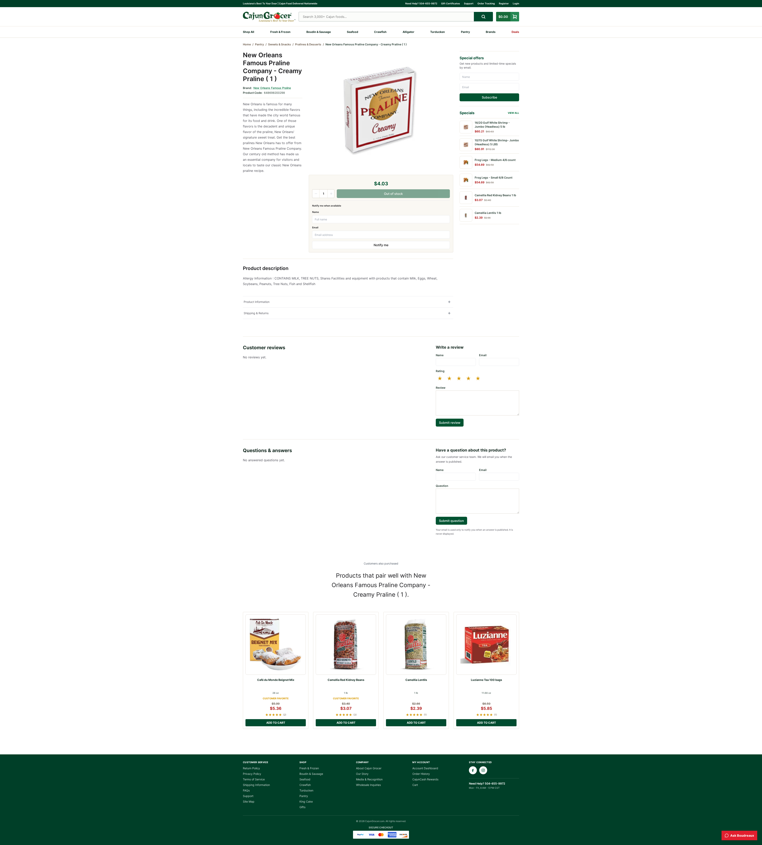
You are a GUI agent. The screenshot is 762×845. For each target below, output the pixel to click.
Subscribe (489, 97)
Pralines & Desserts (308, 44)
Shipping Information (256, 785)
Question (442, 485)
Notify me (381, 245)
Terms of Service (254, 779)
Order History (421, 773)
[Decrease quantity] (315, 193)
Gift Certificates (450, 3)
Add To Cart (275, 722)
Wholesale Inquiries (368, 785)
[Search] (483, 16)
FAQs (246, 790)
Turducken (437, 31)
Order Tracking (486, 3)
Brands (490, 31)
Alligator (408, 31)
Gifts (302, 807)
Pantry (465, 31)
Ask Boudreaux (742, 835)
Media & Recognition (369, 779)
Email (315, 227)
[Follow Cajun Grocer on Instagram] (483, 770)
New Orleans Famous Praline (272, 88)
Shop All (248, 31)
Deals (515, 31)
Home (247, 44)
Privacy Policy (252, 773)
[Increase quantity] (331, 193)
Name (315, 212)
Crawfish (380, 31)
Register (504, 3)
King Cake (306, 801)
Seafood (352, 31)
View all (513, 112)
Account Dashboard (425, 768)
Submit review (449, 423)
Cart (415, 785)
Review (440, 387)
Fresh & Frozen (280, 31)
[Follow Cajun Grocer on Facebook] (473, 770)
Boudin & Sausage (318, 31)
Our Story (362, 773)
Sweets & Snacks (279, 44)
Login (516, 3)
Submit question (451, 521)
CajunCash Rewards (425, 779)
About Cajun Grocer (368, 768)
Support (468, 3)
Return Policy (251, 768)
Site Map (248, 801)
